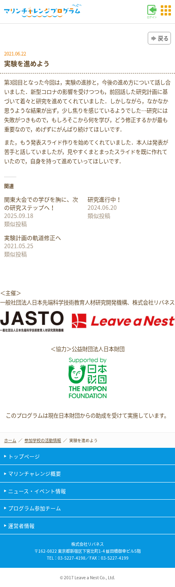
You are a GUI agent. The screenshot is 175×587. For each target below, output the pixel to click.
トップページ (24, 456)
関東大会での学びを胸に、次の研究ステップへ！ (41, 203)
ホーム (10, 440)
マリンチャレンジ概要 (34, 473)
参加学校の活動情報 (42, 440)
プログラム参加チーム (34, 508)
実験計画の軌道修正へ (32, 237)
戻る (163, 38)
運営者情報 (21, 525)
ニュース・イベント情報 (37, 491)
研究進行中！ (105, 199)
